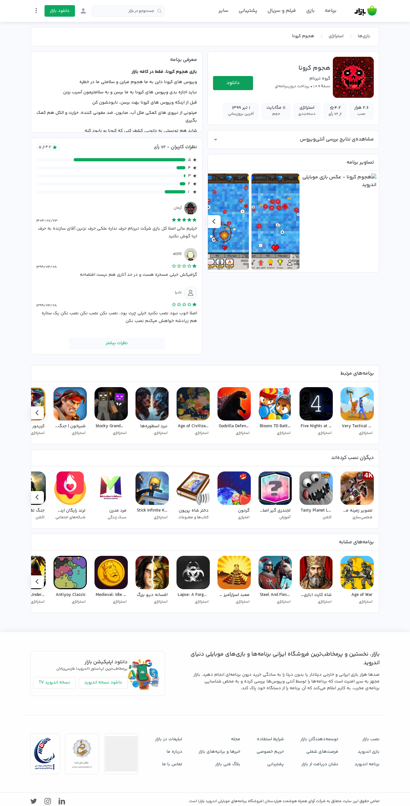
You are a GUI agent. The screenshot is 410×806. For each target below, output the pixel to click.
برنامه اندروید (367, 764)
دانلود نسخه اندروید (103, 682)
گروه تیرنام (319, 78)
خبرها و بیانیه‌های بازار (219, 751)
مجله (235, 739)
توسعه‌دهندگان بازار (319, 739)
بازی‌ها (364, 36)
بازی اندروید (369, 751)
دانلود (233, 83)
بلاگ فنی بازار (227, 764)
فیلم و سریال (281, 11)
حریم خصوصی (270, 751)
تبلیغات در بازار (168, 739)
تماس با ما (172, 764)
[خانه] (366, 11)
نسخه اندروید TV (54, 682)
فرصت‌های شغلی (322, 751)
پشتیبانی (248, 11)
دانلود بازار (60, 10)
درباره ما (174, 751)
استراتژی (336, 36)
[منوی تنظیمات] (36, 10)
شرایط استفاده (270, 739)
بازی (310, 11)
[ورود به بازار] (83, 11)
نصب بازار (371, 739)
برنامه (330, 11)
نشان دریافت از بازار (319, 764)
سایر (223, 11)
